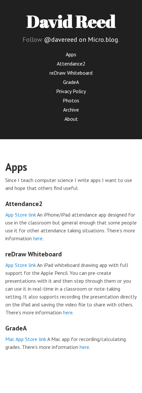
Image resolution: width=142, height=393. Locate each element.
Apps (71, 54)
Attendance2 (71, 63)
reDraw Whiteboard (71, 72)
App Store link (20, 214)
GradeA (71, 82)
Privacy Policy (71, 91)
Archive (71, 109)
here (38, 238)
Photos (71, 100)
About (71, 119)
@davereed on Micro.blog (81, 39)
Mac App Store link (25, 339)
